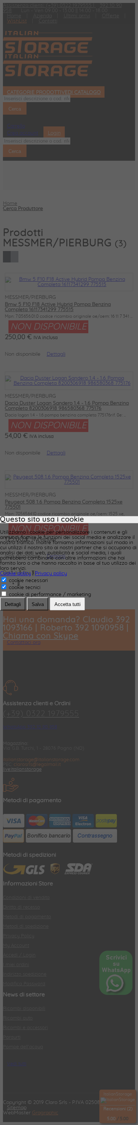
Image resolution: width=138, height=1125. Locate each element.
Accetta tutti (67, 604)
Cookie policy (15, 574)
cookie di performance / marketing (49, 595)
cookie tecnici (23, 588)
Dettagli (13, 604)
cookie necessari (27, 581)
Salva (38, 604)
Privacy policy (51, 574)
